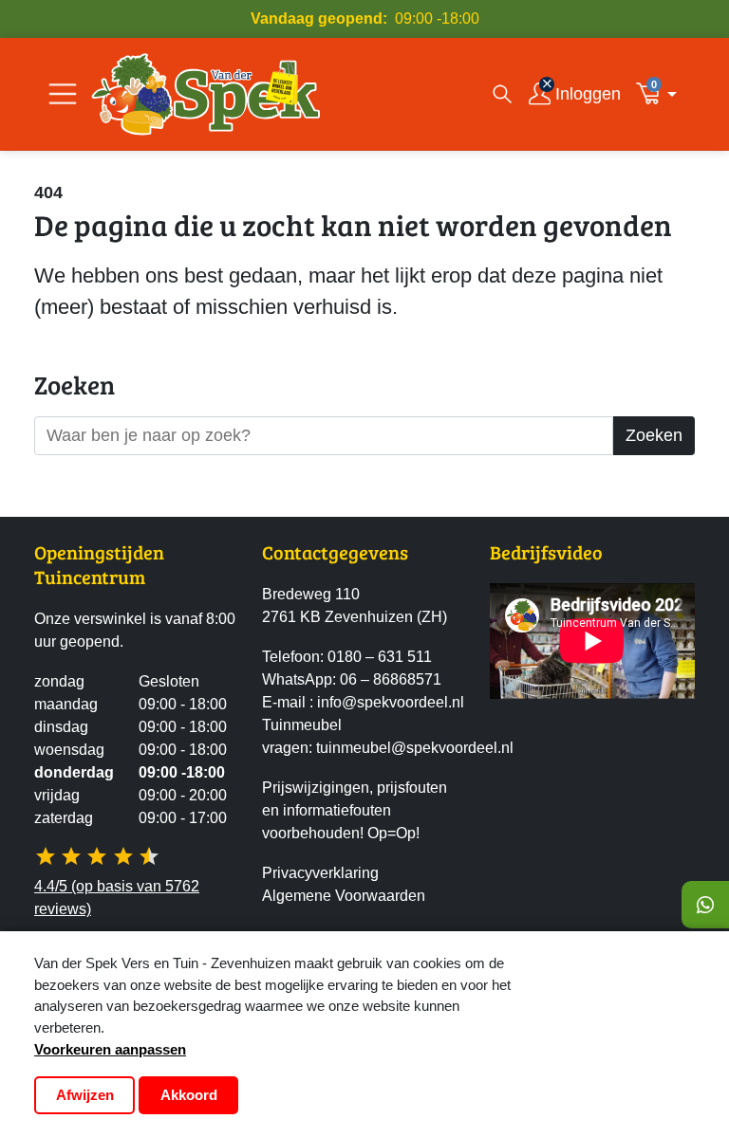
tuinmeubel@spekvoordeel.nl (415, 748)
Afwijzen (85, 1095)
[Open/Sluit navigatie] (63, 94)
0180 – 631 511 (379, 657)
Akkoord (188, 1095)
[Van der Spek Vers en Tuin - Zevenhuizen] (206, 94)
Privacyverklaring (320, 873)
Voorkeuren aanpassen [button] (110, 1049)
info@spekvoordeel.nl (390, 702)
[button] (661, 94)
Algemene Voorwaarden (343, 896)
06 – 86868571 (390, 679)
